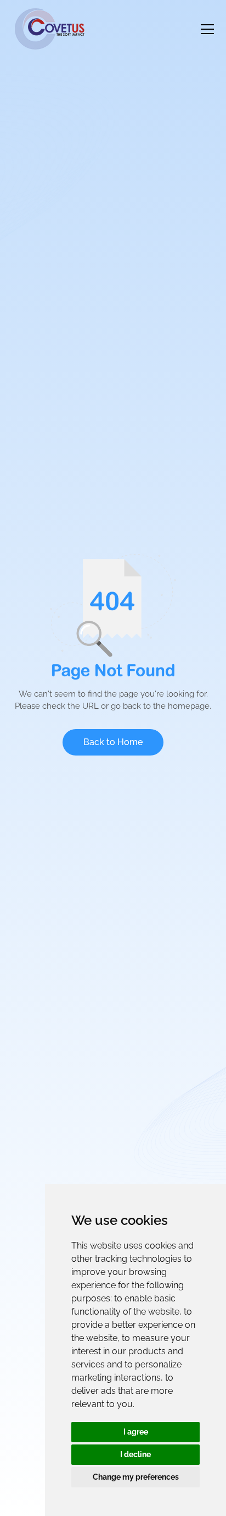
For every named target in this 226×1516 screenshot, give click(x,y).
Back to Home (113, 742)
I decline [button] (135, 1454)
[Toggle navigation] (207, 29)
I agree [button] (135, 1431)
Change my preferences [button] (136, 1477)
